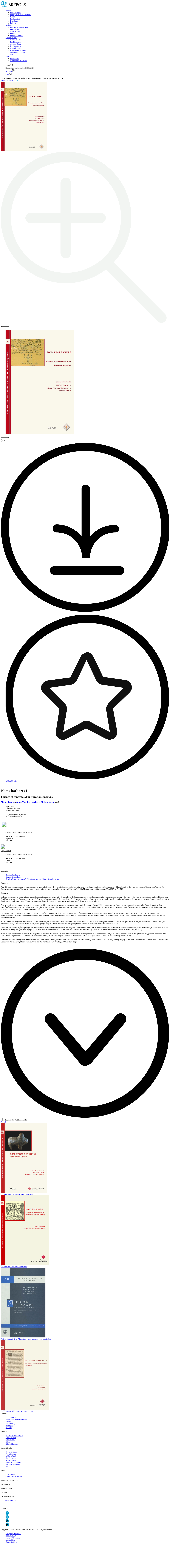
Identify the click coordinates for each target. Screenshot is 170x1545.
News (8, 57)
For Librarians (15, 42)
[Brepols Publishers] (13, 7)
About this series (7, 80)
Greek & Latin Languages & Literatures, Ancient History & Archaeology (32, 879)
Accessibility (10, 1540)
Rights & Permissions (18, 50)
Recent (12, 17)
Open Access (15, 31)
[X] (7, 1518)
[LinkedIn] (7, 1526)
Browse (8, 11)
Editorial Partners (16, 36)
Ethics (12, 34)
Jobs (11, 54)
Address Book (15, 44)
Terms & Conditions (13, 1538)
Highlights (14, 21)
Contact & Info (11, 38)
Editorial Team (15, 29)
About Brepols (15, 48)
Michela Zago (47, 802)
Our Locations (15, 46)
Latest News (14, 59)
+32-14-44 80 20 (9, 1500)
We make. (13, 1534)
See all (3, 1122)
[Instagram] (7, 1522)
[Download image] (85, 611)
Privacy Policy (11, 1536)
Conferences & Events (18, 61)
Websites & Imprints (17, 52)
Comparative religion (13, 877)
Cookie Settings (11, 1542)
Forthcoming (15, 19)
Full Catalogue (15, 13)
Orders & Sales (15, 40)
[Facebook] (7, 1514)
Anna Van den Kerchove (28, 802)
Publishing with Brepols (19, 27)
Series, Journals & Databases (20, 15)
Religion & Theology (13, 875)
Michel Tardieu (8, 802)
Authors (8, 25)
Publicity (13, 23)
